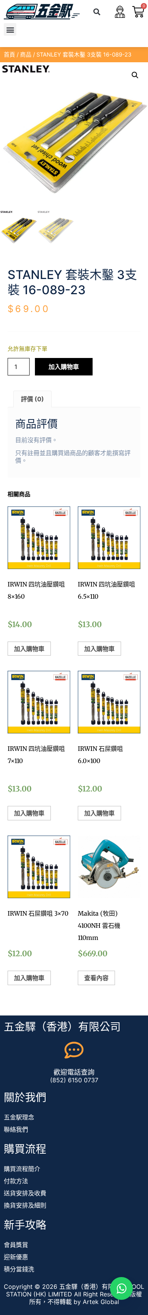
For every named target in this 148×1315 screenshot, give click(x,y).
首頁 (9, 54)
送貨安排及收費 (25, 1193)
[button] (97, 11)
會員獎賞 (16, 1245)
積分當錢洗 (19, 1269)
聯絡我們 (16, 1129)
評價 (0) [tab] (32, 399)
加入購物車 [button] (29, 649)
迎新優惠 (16, 1257)
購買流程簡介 (22, 1169)
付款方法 (16, 1181)
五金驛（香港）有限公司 (62, 1026)
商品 (25, 54)
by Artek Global (96, 1302)
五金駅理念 (19, 1117)
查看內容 (96, 978)
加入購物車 (64, 367)
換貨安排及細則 (25, 1205)
